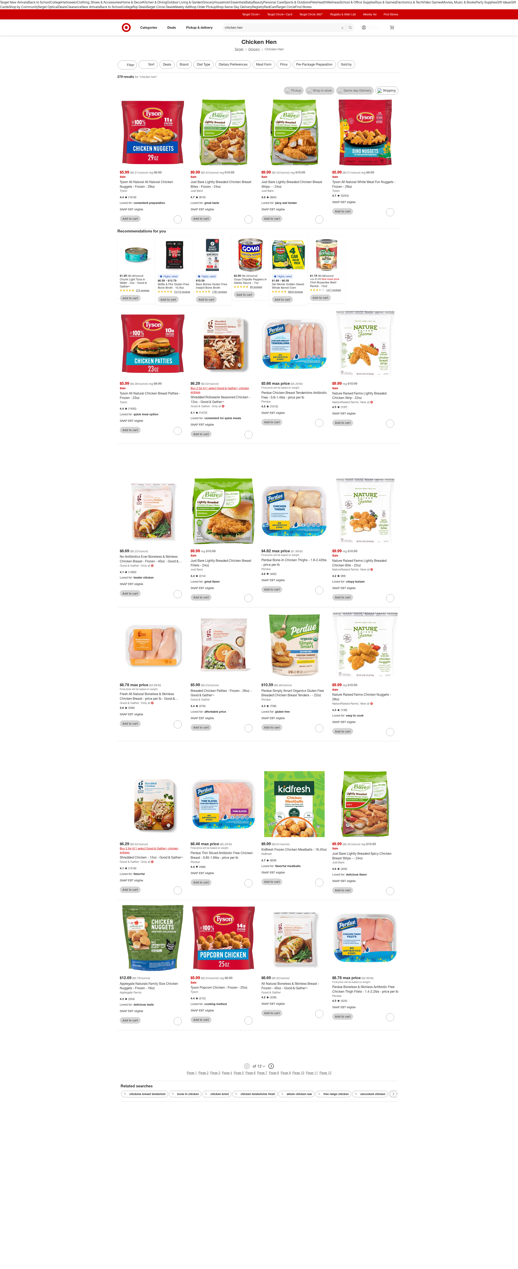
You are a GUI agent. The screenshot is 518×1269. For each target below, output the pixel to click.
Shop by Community (23, 7)
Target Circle (286, 7)
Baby (249, 2)
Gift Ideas (504, 2)
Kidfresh (266, 854)
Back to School (39, 2)
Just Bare (197, 190)
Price (284, 64)
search (350, 28)
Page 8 (274, 1073)
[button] (168, 276)
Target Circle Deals (160, 7)
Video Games (432, 2)
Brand (184, 64)
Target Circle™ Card (279, 14)
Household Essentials (229, 2)
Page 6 (250, 1073)
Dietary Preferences (233, 64)
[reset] (342, 28)
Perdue (266, 401)
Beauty (258, 2)
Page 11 (312, 1073)
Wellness (333, 2)
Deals (62, 7)
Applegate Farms (130, 992)
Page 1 (192, 1073)
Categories (148, 27)
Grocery (208, 2)
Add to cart (130, 218)
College (55, 2)
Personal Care (273, 2)
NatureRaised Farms (345, 402)
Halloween (69, 2)
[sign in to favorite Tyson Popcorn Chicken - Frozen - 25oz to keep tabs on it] (248, 1021)
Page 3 (215, 1073)
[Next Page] (396, 65)
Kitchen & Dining (154, 2)
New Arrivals (91, 7)
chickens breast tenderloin (147, 1094)
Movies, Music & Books (459, 2)
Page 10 (298, 1073)
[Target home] (126, 27)
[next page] (271, 1066)
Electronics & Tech (409, 2)
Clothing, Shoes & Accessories (99, 2)
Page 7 (262, 1073)
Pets (313, 2)
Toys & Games (385, 2)
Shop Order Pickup (202, 7)
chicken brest (219, 1094)
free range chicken (336, 1094)
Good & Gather (200, 406)
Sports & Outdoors (297, 2)
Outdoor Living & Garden (184, 2)
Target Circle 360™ (311, 14)
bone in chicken (188, 1094)
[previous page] (247, 1066)
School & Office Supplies (357, 2)
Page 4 (227, 1073)
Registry (258, 7)
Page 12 (325, 1073)
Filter (130, 65)
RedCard (270, 7)
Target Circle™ (251, 14)
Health (322, 2)
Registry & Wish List (343, 14)
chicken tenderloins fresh (258, 1094)
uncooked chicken (372, 1094)
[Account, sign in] (371, 27)
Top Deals (139, 7)
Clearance (74, 7)
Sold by (346, 64)
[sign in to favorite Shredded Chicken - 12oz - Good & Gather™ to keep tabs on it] (178, 890)
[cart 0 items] (392, 27)
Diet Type (203, 64)
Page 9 (286, 1073)
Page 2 (203, 1073)
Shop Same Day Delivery (234, 7)
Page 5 (239, 1073)
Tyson (123, 190)
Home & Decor (131, 2)
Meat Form (264, 64)
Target (239, 49)
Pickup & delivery (199, 27)
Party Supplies (486, 2)
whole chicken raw (299, 1094)
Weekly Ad (181, 7)
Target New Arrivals (14, 2)
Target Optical (48, 7)
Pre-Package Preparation (314, 64)
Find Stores (303, 7)
